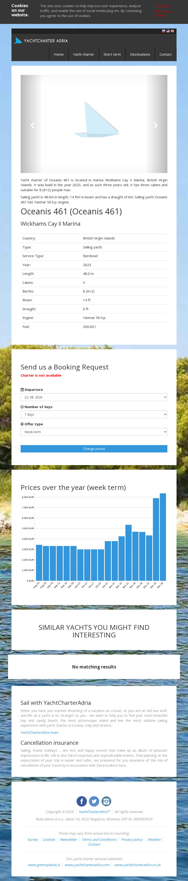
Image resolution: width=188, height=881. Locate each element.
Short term (112, 54)
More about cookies (163, 13)
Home (59, 54)
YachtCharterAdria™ (94, 811)
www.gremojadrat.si (44, 864)
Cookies (49, 839)
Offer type (33, 424)
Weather (154, 839)
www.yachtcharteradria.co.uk (137, 864)
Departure (33, 389)
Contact (166, 54)
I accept (162, 5)
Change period (94, 448)
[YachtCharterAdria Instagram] (106, 801)
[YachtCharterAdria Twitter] (94, 801)
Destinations (140, 54)
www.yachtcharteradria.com (87, 864)
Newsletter (68, 839)
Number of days (38, 406)
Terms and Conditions (99, 839)
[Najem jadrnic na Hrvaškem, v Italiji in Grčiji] (164, 31)
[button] (32, 124)
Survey (32, 839)
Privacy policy (132, 839)
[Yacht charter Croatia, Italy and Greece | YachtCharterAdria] (41, 40)
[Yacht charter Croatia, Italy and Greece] (168, 31)
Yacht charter (83, 54)
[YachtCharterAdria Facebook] (82, 801)
